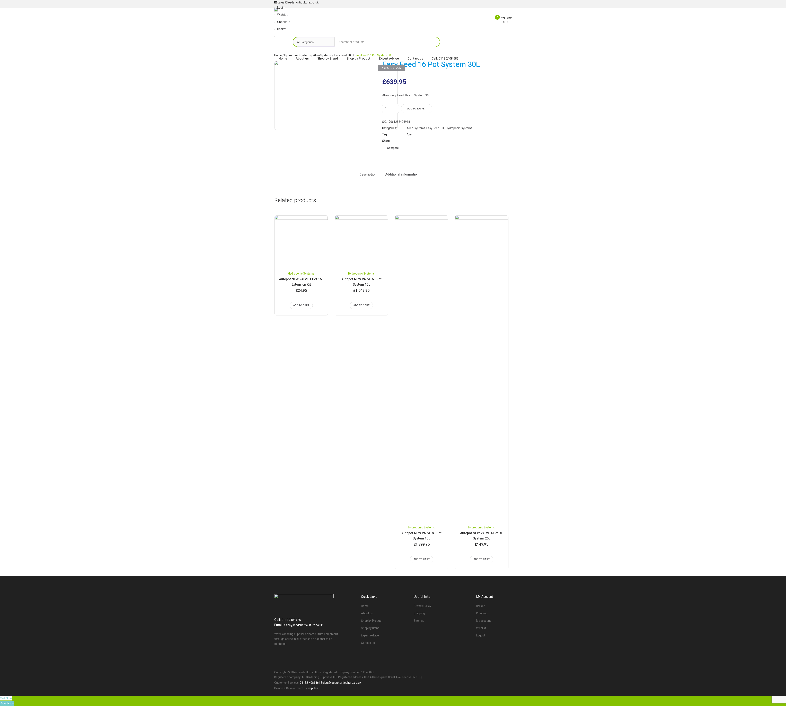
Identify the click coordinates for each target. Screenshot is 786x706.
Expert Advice (370, 635)
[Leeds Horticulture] (307, 18)
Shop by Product (371, 621)
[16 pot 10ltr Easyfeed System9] (336, 95)
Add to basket (416, 108)
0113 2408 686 (291, 620)
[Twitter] (501, 672)
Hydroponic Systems (459, 128)
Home (365, 606)
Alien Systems (416, 128)
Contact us (368, 643)
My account (483, 621)
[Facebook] (494, 672)
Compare (393, 148)
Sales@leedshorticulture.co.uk (341, 682)
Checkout (482, 613)
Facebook (409, 141)
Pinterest (419, 141)
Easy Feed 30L (435, 128)
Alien (410, 134)
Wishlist (481, 628)
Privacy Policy (422, 606)
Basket (480, 606)
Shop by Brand (370, 628)
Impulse (313, 688)
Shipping (419, 613)
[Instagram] (508, 672)
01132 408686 (309, 682)
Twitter (414, 141)
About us (367, 613)
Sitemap (419, 621)
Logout (480, 635)
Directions (7, 703)
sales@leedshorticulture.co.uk (303, 625)
